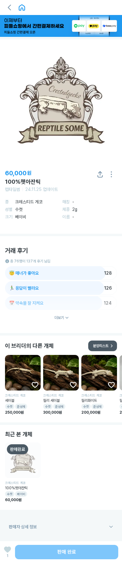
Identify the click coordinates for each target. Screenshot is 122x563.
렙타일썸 (12, 189)
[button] (9, 7)
